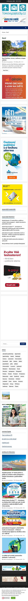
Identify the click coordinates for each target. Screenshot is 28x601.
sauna (22, 376)
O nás (3, 587)
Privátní (15, 374)
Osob (18, 369)
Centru (4, 359)
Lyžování (19, 366)
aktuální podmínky (8, 354)
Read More (6, 71)
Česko (5, 54)
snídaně (5, 381)
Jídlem (16, 364)
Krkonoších (6, 366)
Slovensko (11, 379)
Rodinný (16, 376)
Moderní (5, 369)
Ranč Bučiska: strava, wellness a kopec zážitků (14, 48)
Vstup (11, 384)
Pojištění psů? (5, 442)
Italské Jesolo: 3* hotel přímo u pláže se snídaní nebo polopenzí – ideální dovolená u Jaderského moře (14, 222)
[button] (2, 27)
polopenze (11, 371)
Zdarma (11, 386)
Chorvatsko (18, 359)
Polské (10, 374)
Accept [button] (13, 597)
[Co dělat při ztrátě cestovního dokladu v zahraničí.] (14, 546)
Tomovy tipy (9, 587)
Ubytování (5, 384)
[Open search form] (25, 27)
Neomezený (12, 369)
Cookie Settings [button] (6, 597)
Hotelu (15, 361)
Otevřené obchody (7, 446)
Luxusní (13, 366)
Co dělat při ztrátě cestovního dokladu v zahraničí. (12, 556)
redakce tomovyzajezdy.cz (8, 62)
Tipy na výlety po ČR (7, 435)
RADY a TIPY (6, 551)
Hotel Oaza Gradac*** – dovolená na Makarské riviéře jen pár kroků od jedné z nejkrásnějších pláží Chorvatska (13, 228)
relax (11, 376)
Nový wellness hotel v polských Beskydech (13, 243)
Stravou (20, 381)
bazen (12, 356)
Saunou (5, 379)
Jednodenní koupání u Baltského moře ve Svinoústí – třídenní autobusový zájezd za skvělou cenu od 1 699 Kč (13, 234)
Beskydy (17, 356)
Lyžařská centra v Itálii (19, 587)
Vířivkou (17, 384)
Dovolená (5, 361)
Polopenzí (18, 371)
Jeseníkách (6, 364)
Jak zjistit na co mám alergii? (9, 439)
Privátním (22, 374)
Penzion (5, 371)
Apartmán (17, 354)
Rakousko (5, 376)
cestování (10, 359)
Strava (15, 381)
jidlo (11, 364)
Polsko (4, 374)
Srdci (10, 381)
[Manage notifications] (3, 598)
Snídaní (18, 379)
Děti (11, 361)
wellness (5, 386)
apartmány (6, 356)
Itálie (20, 361)
